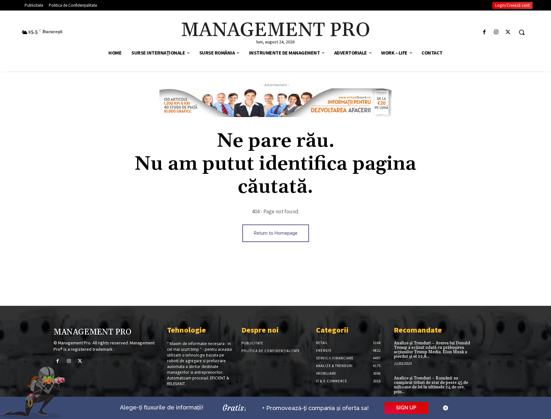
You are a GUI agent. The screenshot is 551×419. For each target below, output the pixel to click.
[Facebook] (484, 32)
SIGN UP (406, 408)
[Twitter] (508, 32)
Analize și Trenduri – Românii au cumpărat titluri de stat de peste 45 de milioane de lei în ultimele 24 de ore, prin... (431, 385)
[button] (521, 32)
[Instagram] (496, 32)
